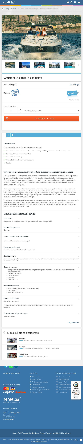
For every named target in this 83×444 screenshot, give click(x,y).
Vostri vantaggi (64, 379)
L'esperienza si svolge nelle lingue (15, 313)
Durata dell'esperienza (11, 227)
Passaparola (26, 433)
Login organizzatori (38, 387)
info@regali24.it (8, 419)
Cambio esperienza (65, 390)
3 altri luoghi (75, 85)
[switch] (76, 397)
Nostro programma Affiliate (41, 390)
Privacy (42, 433)
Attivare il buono (37, 377)
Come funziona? (64, 377)
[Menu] (79, 382)
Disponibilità (8, 218)
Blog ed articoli (37, 392)
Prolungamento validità (40, 382)
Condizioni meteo (10, 256)
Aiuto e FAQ (63, 382)
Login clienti (36, 384)
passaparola (74, 323)
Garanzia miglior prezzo (67, 387)
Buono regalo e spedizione (68, 384)
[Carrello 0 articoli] (75, 2)
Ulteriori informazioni (11, 298)
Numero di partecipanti (12, 247)
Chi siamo (35, 433)
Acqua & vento (11, 9)
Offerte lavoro (65, 433)
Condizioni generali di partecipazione (16, 236)
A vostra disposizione (11, 286)
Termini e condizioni (53, 433)
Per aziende (63, 392)
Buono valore (36, 379)
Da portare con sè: (10, 267)
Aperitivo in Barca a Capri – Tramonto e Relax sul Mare (39, 9)
